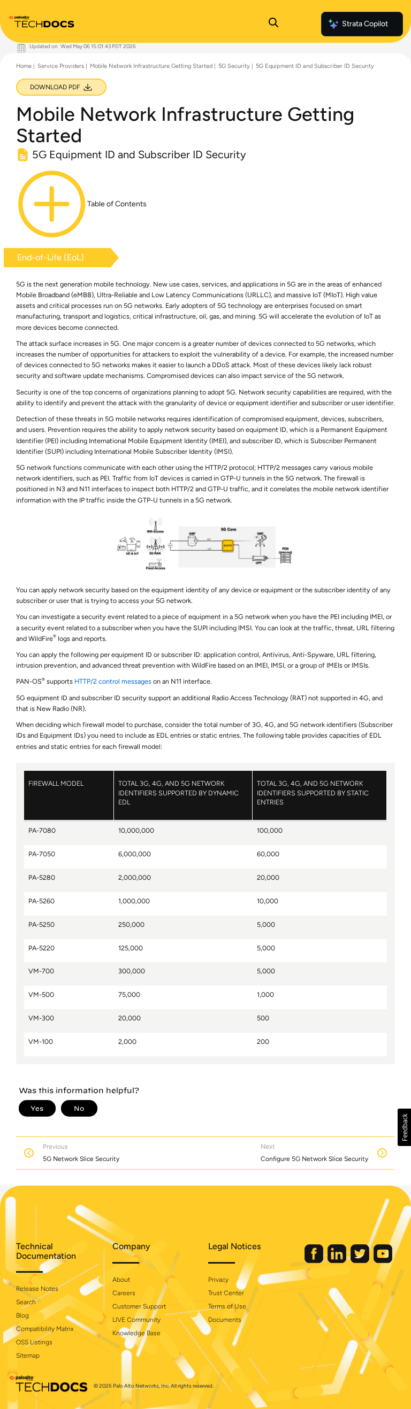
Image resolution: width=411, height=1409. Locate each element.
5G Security (234, 66)
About (121, 1279)
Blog (22, 1315)
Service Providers (60, 66)
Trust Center (226, 1293)
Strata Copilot (365, 23)
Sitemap (28, 1355)
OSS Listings (34, 1342)
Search (26, 1302)
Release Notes (37, 1288)
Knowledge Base (136, 1333)
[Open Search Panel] (273, 24)
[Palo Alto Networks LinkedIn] (338, 1260)
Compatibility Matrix (44, 1329)
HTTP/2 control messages (112, 681)
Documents (224, 1319)
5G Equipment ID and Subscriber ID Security (315, 66)
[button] (404, 1127)
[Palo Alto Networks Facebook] (315, 1260)
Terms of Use (227, 1306)
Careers (123, 1293)
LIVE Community (136, 1319)
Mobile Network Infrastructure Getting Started (151, 66)
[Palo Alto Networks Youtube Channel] (383, 1260)
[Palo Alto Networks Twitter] (361, 1260)
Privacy (218, 1279)
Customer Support (139, 1306)
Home (24, 66)
